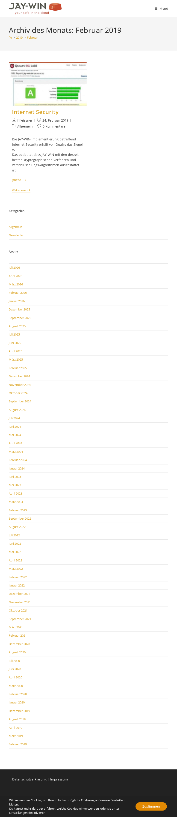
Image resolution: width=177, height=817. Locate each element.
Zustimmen (151, 806)
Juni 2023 (15, 477)
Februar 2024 (18, 460)
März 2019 (16, 736)
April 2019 (15, 728)
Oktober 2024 (18, 393)
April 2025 (15, 351)
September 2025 (20, 318)
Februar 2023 (18, 510)
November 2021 (20, 602)
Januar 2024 (17, 468)
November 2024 (20, 385)
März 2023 (16, 502)
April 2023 (15, 493)
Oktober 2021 (18, 610)
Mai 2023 (15, 485)
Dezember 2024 (19, 376)
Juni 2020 (15, 669)
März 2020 (16, 686)
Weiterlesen (21, 191)
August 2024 (17, 410)
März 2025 (16, 359)
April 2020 (15, 677)
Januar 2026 (17, 301)
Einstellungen (18, 813)
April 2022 (15, 560)
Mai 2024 (15, 435)
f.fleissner (24, 120)
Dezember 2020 (19, 644)
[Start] (10, 37)
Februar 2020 (18, 694)
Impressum (59, 779)
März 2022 (16, 568)
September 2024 (20, 401)
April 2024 (15, 443)
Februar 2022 (18, 577)
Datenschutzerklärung (29, 779)
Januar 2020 (17, 702)
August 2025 (17, 326)
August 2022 (17, 527)
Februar (32, 37)
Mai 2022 (15, 552)
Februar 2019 (18, 744)
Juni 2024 (15, 426)
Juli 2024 (14, 418)
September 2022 (20, 518)
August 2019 (17, 719)
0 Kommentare (54, 126)
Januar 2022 (17, 585)
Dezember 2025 (19, 309)
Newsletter (16, 235)
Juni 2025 (15, 343)
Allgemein (25, 126)
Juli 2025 (14, 334)
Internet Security (35, 112)
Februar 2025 (18, 368)
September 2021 (20, 619)
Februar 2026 (18, 292)
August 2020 (17, 652)
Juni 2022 (15, 543)
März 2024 (16, 452)
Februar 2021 (18, 635)
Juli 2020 (14, 661)
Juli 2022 (14, 535)
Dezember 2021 (19, 594)
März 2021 (16, 627)
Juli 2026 (14, 267)
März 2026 (16, 284)
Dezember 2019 (19, 711)
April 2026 (15, 276)
